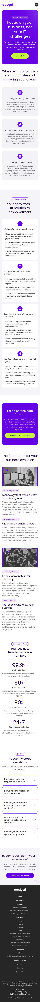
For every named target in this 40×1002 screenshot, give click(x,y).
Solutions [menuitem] (20, 904)
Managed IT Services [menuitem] (20, 908)
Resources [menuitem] (20, 950)
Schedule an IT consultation (20, 435)
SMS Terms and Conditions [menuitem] (20, 994)
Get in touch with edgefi (20, 875)
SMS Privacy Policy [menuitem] (20, 992)
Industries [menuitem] (20, 918)
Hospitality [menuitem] (20, 940)
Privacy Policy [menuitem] (20, 989)
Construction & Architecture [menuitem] (20, 943)
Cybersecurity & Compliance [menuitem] (20, 911)
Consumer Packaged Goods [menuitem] (20, 936)
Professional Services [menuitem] (20, 946)
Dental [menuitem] (20, 921)
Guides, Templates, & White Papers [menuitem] (20, 956)
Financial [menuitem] (20, 924)
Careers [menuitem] (20, 968)
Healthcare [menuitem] (20, 927)
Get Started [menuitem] (20, 900)
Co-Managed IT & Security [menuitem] (20, 914)
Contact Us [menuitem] (20, 972)
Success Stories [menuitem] (20, 960)
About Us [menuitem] (20, 964)
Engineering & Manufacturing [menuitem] (20, 933)
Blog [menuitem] (20, 953)
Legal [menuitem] (20, 930)
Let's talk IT (20, 56)
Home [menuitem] (20, 897)
